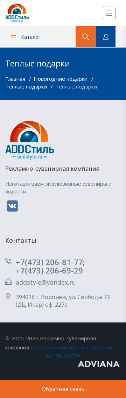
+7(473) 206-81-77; (50, 262)
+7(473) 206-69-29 (49, 270)
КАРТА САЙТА (63, 355)
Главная (16, 78)
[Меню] (109, 13)
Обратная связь (63, 389)
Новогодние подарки (61, 78)
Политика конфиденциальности (71, 347)
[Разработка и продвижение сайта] (99, 363)
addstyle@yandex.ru (46, 282)
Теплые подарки (26, 86)
